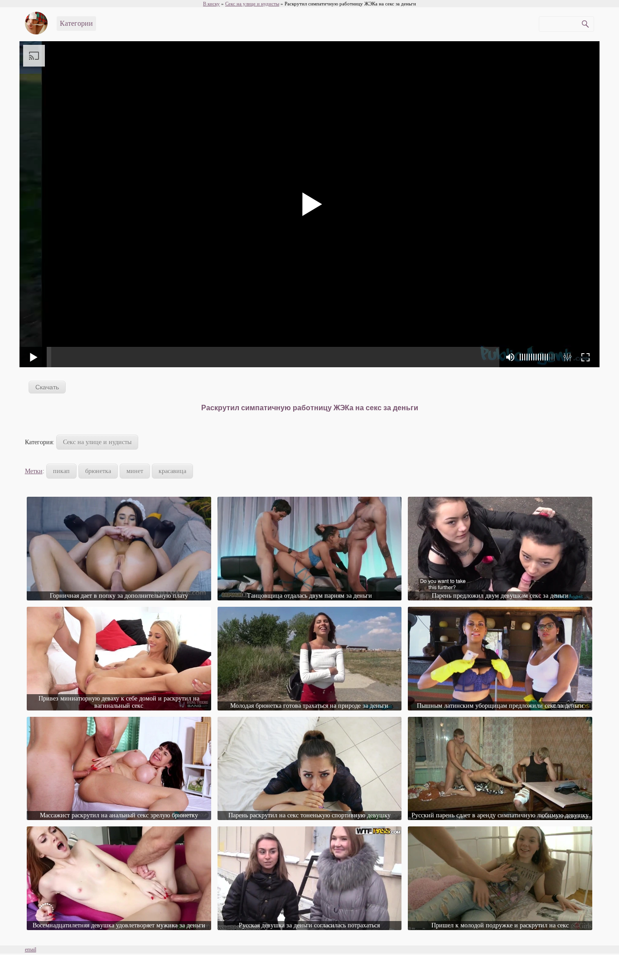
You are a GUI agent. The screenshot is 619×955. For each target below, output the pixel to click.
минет (134, 471)
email (30, 949)
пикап (61, 471)
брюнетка (98, 471)
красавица (172, 471)
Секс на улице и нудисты (97, 442)
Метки (34, 471)
